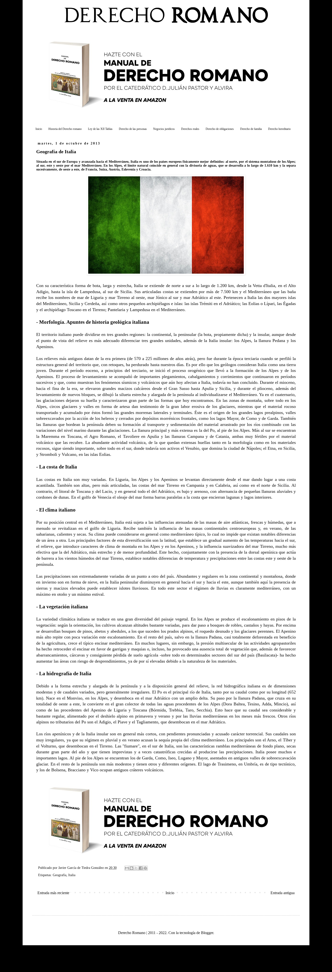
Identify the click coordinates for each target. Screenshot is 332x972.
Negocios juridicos (164, 129)
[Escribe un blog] (131, 868)
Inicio (38, 129)
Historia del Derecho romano (65, 129)
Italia (71, 875)
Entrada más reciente (53, 893)
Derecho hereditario (279, 129)
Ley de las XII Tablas (100, 129)
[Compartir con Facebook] (140, 868)
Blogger (207, 933)
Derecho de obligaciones (220, 129)
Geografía (59, 875)
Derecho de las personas (133, 129)
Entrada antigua (283, 893)
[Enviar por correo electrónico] (126, 868)
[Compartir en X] (136, 868)
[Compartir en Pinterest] (145, 868)
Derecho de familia (251, 129)
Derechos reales (190, 129)
